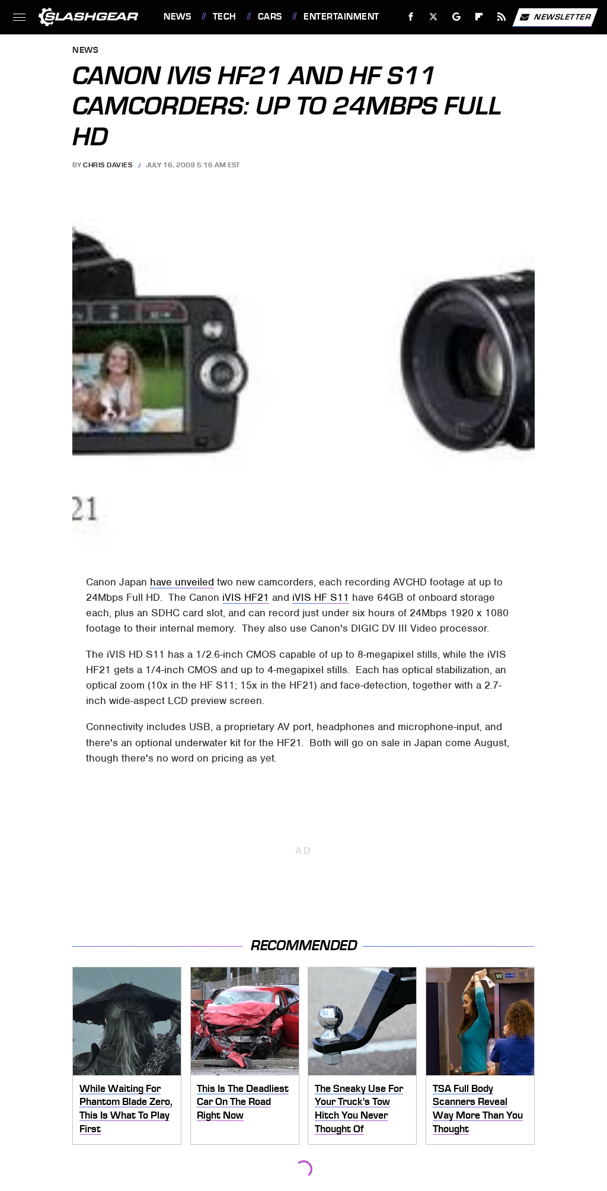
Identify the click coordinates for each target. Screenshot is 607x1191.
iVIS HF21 (245, 597)
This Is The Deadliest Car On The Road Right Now (243, 1101)
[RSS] (501, 17)
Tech (225, 16)
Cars (270, 16)
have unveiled (182, 581)
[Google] (457, 17)
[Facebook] (411, 17)
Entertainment (341, 16)
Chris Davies (107, 165)
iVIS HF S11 (320, 597)
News (177, 16)
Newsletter (562, 16)
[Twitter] (433, 17)
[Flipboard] (479, 17)
